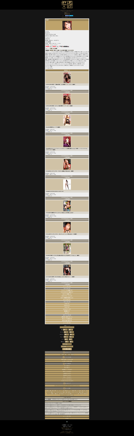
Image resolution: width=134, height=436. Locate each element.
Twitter (69, 426)
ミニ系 (63, 390)
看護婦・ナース (48, 57)
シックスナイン (83, 57)
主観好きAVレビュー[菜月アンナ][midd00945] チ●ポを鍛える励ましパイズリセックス (65, 405)
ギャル (60, 53)
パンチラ (83, 63)
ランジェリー (71, 54)
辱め (50, 54)
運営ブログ (65, 426)
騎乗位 (76, 51)
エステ (71, 62)
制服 (69, 56)
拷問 (46, 60)
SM (57, 59)
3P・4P (87, 51)
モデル (81, 60)
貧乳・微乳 (72, 63)
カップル (58, 65)
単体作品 (85, 393)
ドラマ (61, 56)
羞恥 (87, 56)
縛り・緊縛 (78, 54)
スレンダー (47, 62)
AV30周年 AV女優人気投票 (67, 361)
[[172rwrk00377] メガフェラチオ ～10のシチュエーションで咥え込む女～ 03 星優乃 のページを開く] (67, 232)
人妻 (49, 53)
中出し (79, 51)
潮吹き (46, 53)
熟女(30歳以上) (67, 367)
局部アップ (72, 60)
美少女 (78, 56)
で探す (67, 290)
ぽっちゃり (69, 390)
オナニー (57, 53)
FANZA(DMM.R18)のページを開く (67, 90)
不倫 (79, 60)
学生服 (87, 59)
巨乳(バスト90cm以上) (67, 371)
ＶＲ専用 (62, 354)
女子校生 (61, 54)
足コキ (50, 56)
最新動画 (47, 50)
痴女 (61, 51)
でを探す (67, 292)
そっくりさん (56, 392)
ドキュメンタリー (73, 56)
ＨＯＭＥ (67, 418)
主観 (55, 50)
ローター (58, 63)
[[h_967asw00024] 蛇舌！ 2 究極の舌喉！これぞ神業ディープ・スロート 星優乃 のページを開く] (67, 82)
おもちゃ (86, 54)
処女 (83, 390)
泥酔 (78, 63)
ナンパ (75, 59)
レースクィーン (61, 59)
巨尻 (55, 390)
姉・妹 (85, 390)
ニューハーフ (67, 53)
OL (55, 54)
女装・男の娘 (66, 57)
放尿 (69, 59)
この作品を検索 (67, 113)
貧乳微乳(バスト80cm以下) (67, 369)
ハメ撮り (58, 50)
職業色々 (47, 54)
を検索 (67, 318)
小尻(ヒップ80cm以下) (67, 377)
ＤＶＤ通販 (55, 48)
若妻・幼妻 (52, 62)
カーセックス (83, 56)
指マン (87, 53)
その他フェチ (57, 51)
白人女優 (69, 393)
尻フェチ (67, 54)
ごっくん (84, 51)
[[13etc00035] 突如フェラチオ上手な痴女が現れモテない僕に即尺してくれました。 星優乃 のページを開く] (67, 253)
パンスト (63, 53)
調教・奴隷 (47, 59)
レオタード (54, 56)
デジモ (63, 51)
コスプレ (58, 54)
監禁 (80, 63)
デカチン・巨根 (63, 65)
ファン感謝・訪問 (57, 62)
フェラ (54, 51)
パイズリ (64, 56)
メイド (62, 63)
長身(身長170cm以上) (67, 375)
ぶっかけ (76, 60)
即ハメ (76, 63)
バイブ (80, 59)
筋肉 (73, 390)
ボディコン (78, 57)
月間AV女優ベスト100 (67, 359)
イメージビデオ (71, 50)
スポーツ (53, 63)
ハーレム (49, 393)
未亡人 (74, 62)
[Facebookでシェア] (67, 15)
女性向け (72, 395)
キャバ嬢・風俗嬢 (63, 50)
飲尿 (48, 60)
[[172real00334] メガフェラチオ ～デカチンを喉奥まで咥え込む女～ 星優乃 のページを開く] (67, 169)
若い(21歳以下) (67, 365)
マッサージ (61, 60)
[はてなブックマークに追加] (71, 15)
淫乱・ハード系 (79, 53)
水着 (64, 54)
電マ (75, 57)
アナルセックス (48, 63)
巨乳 (81, 51)
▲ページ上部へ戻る (67, 286)
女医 (62, 62)
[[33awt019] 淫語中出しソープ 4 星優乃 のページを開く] (67, 125)
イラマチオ (72, 59)
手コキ (70, 51)
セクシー (83, 62)
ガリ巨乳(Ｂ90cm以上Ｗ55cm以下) (67, 380)
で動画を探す (67, 299)
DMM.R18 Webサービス (68, 429)
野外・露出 (53, 54)
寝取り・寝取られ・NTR (56, 393)
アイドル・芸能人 (48, 65)
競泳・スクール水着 (55, 57)
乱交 (54, 53)
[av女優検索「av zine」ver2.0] (67, 9)
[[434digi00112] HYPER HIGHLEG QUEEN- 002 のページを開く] (67, 189)
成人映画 (65, 60)
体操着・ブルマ (56, 60)
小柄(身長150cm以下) (67, 373)
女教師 (55, 59)
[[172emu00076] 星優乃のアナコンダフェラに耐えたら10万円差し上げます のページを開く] (67, 210)
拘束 (56, 63)
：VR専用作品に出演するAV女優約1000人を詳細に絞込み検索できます (61, 399)
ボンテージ (54, 65)
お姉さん (47, 56)
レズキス (83, 53)
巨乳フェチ (84, 59)
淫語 (67, 56)
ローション (61, 57)
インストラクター (76, 65)
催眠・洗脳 (52, 59)
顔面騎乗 (57, 56)
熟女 (72, 51)
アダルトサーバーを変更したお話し (55, 403)
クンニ (72, 53)
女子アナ (68, 60)
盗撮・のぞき (71, 57)
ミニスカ (82, 65)
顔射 (80, 56)
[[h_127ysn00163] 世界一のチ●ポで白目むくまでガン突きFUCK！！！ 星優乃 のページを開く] (67, 274)
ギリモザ (51, 60)
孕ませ (62, 393)
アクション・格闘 (48, 66)
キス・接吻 (83, 54)
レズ (74, 51)
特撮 (78, 59)
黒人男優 (66, 59)
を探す (67, 305)
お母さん (69, 392)
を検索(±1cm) (67, 316)
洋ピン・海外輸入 (69, 65)
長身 (75, 54)
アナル (74, 53)
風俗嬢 (72, 354)
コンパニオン (65, 63)
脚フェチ (51, 53)
